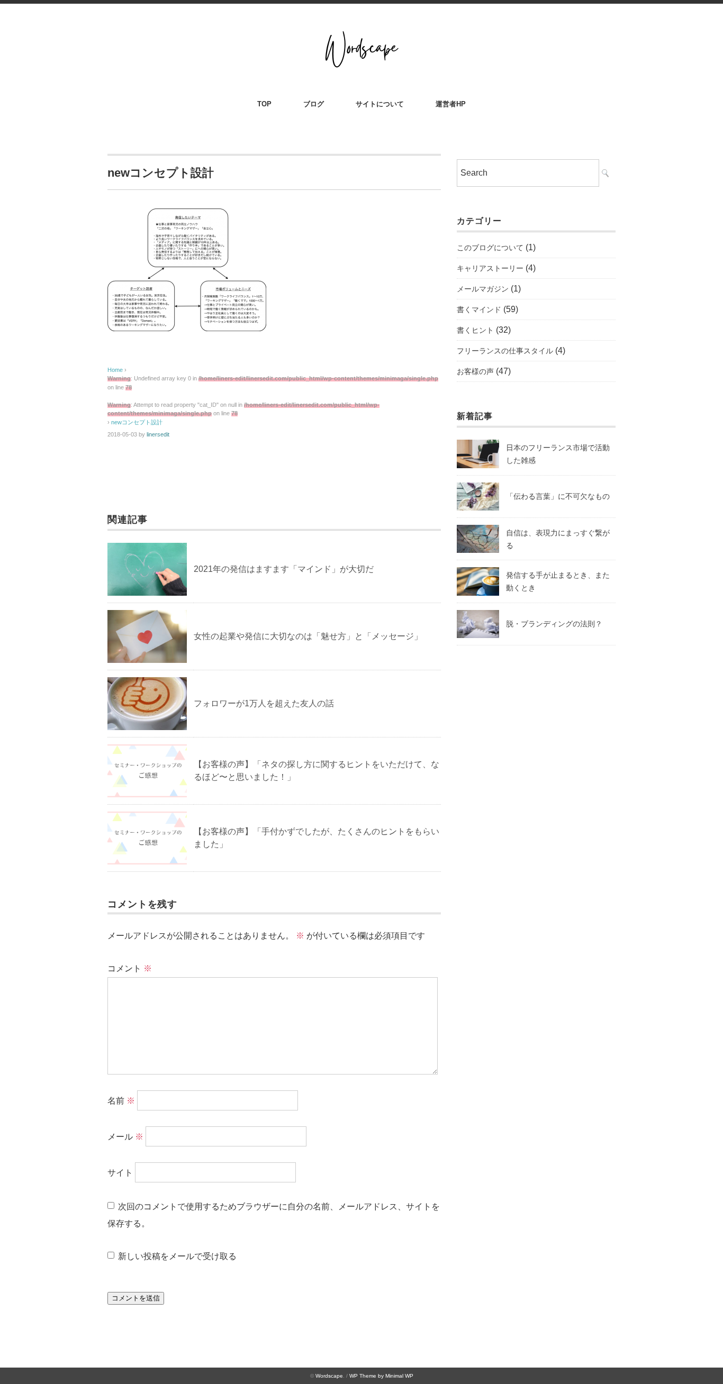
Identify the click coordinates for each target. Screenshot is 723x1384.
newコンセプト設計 (136, 422)
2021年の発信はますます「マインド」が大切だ (284, 568)
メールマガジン (483, 289)
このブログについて (490, 247)
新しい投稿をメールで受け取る (177, 1256)
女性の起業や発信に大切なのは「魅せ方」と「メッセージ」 (308, 636)
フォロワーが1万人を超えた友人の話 (264, 703)
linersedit (158, 434)
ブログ (313, 104)
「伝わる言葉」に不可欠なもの (558, 496)
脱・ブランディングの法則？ (554, 624)
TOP (264, 104)
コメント (129, 968)
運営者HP (451, 104)
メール (125, 1136)
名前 (121, 1100)
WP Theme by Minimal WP (381, 1376)
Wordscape (329, 1376)
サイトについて (380, 104)
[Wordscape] (361, 32)
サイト (120, 1172)
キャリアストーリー (490, 268)
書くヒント (475, 330)
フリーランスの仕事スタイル (505, 351)
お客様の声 (475, 371)
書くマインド (479, 309)
